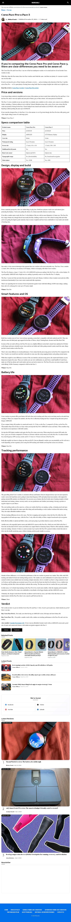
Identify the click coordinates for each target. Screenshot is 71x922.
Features (16, 630)
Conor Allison (16, 667)
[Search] (68, 2)
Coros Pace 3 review (18, 88)
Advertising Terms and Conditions (55, 910)
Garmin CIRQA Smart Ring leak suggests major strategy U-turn (32, 684)
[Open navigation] (3, 2)
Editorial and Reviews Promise (44, 912)
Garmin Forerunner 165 (17, 623)
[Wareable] (35, 3)
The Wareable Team (13, 912)
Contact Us (60, 912)
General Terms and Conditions (32, 910)
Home (3, 10)
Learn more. (43, 7)
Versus (9, 10)
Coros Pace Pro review (32, 88)
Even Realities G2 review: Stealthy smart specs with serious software (34, 675)
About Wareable (27, 912)
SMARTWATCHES (6, 722)
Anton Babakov (10, 858)
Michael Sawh (12, 19)
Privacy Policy (15, 910)
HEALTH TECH (6, 769)
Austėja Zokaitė (10, 811)
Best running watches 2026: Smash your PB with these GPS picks (32, 665)
